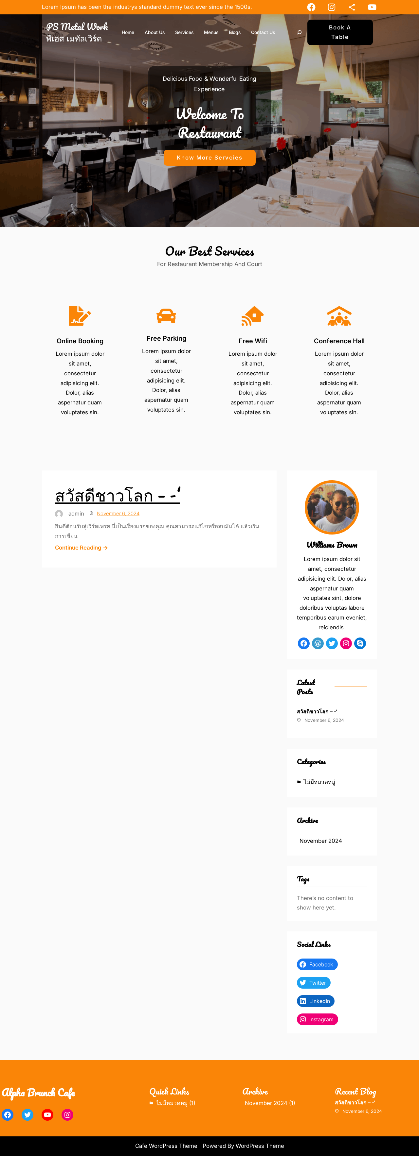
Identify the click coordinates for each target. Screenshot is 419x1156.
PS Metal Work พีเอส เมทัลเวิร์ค (77, 32)
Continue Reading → (81, 547)
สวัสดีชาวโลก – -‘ (117, 495)
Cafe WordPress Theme (166, 1146)
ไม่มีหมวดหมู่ (319, 782)
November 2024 (321, 841)
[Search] (299, 32)
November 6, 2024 (118, 513)
